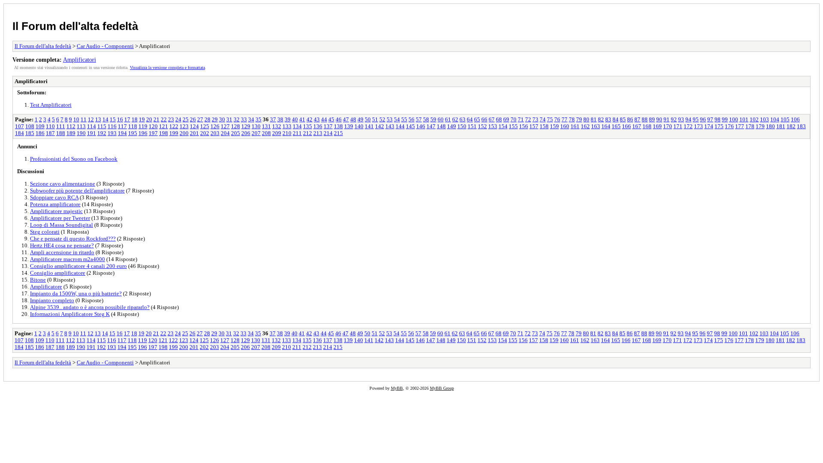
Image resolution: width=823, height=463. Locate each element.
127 (225, 126)
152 (482, 126)
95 (696, 119)
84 (616, 119)
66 (484, 119)
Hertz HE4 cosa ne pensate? (62, 245)
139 (348, 126)
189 (70, 133)
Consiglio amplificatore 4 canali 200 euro (78, 266)
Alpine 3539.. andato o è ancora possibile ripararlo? (90, 307)
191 (91, 133)
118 (132, 126)
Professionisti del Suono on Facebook (73, 159)
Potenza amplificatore (55, 204)
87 (637, 119)
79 (579, 119)
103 (764, 119)
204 (225, 133)
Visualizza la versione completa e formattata (167, 67)
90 (659, 119)
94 (688, 119)
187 (50, 133)
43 (317, 119)
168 (647, 126)
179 (760, 126)
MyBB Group (442, 388)
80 (586, 119)
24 (178, 119)
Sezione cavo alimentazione (62, 183)
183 (801, 126)
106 (795, 119)
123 (184, 126)
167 (636, 126)
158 (544, 126)
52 (382, 119)
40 (295, 119)
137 (328, 126)
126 (214, 126)
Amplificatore (46, 286)
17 (127, 119)
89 (652, 119)
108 (29, 126)
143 (389, 126)
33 (244, 119)
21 (156, 119)
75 (550, 119)
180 (770, 126)
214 (328, 133)
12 (91, 119)
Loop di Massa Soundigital (61, 225)
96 (703, 119)
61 (448, 119)
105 (785, 119)
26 (193, 119)
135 (307, 126)
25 (186, 119)
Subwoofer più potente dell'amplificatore (77, 190)
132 (276, 126)
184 (19, 133)
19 (142, 119)
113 (81, 126)
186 (40, 133)
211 (297, 133)
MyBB (397, 388)
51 (375, 119)
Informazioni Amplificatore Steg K (70, 314)
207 (256, 133)
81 (594, 119)
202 (204, 133)
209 (276, 133)
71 (521, 119)
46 (339, 119)
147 (431, 126)
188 (60, 133)
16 (120, 119)
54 (397, 119)
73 (535, 119)
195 (132, 133)
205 (235, 133)
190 (81, 133)
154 (503, 126)
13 (98, 119)
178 (749, 126)
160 (564, 126)
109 (40, 126)
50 (368, 119)
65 (477, 119)
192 (101, 133)
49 (360, 119)
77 (565, 119)
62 (455, 119)
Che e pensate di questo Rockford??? (73, 238)
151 (472, 126)
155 (513, 126)
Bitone (38, 280)
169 (657, 126)
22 (164, 119)
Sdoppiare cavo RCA (54, 197)
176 (729, 126)
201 (194, 133)
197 (153, 133)
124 (194, 126)
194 (122, 133)
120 (153, 126)
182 (791, 126)
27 (200, 119)
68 (499, 119)
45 (331, 119)
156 (523, 126)
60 (441, 119)
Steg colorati (45, 231)
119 (142, 126)
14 (105, 119)
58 (426, 119)
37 (273, 119)
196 (142, 133)
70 (514, 119)
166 (626, 126)
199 (173, 133)
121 (163, 126)
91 (667, 119)
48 (353, 119)
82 (601, 119)
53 (390, 119)
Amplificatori (79, 59)
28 (207, 119)
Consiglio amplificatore (57, 273)
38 (280, 119)
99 (725, 119)
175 (719, 126)
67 (492, 119)
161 (575, 126)
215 (338, 133)
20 (149, 119)
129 (245, 126)
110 (50, 126)
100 (733, 119)
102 (754, 119)
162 (585, 126)
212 (307, 133)
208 (266, 133)
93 (681, 119)
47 (346, 119)
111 (60, 126)
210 (286, 133)
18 (135, 119)
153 (492, 126)
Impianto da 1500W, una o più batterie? (76, 293)
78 (572, 119)
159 (554, 126)
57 (419, 119)
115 (101, 126)
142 (379, 126)
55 (404, 119)
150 (461, 126)
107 (19, 126)
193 (112, 133)
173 (698, 126)
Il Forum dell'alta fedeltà (75, 26)
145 (410, 126)
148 (441, 126)
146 (420, 126)
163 (595, 126)
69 (506, 119)
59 (433, 119)
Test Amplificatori (51, 105)
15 (113, 119)
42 (309, 119)
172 (688, 126)
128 (235, 126)
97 (710, 119)
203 (214, 133)
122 (173, 126)
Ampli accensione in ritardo (62, 252)
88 (645, 119)
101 (743, 119)
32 (237, 119)
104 (774, 119)
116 (112, 126)
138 (338, 126)
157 (533, 126)
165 (616, 126)
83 (608, 119)
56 (411, 119)
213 (317, 133)
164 (605, 126)
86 (630, 119)
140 (358, 126)
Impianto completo (52, 300)
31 (229, 119)
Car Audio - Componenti (105, 46)
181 (780, 126)
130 (256, 126)
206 (245, 133)
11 (84, 119)
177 (739, 126)
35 (258, 119)
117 (122, 126)
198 (163, 133)
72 (528, 119)
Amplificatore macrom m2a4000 (67, 259)
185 (29, 133)
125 (204, 126)
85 (623, 119)
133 (286, 126)
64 (470, 119)
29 (215, 119)
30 (222, 119)
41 (302, 119)
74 (543, 119)
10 (76, 119)
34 (251, 119)
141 (369, 126)
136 (317, 126)
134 (297, 126)
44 (324, 119)
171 (677, 126)
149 (451, 126)
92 (674, 119)
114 (91, 126)
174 (708, 126)
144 (400, 126)
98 (718, 119)
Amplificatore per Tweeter (60, 218)
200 (184, 133)
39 (288, 119)
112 (70, 126)
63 (463, 119)
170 (667, 126)
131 (266, 126)
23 (171, 119)
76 (557, 119)
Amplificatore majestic (56, 211)
